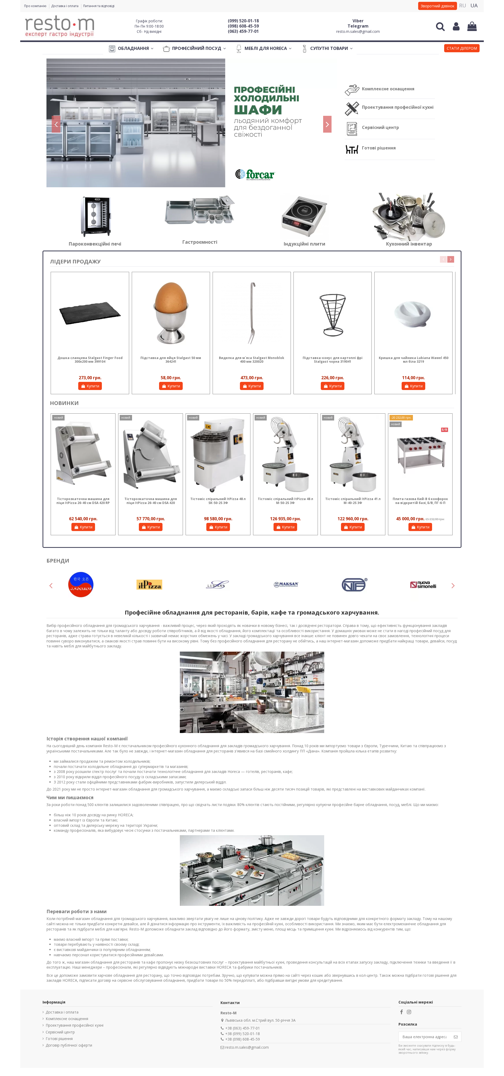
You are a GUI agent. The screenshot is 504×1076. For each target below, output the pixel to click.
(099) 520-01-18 (243, 21)
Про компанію (35, 6)
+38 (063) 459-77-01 (242, 1028)
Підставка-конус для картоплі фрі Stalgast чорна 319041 (333, 360)
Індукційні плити (304, 244)
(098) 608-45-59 (243, 26)
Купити (93, 385)
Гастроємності (199, 242)
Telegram (358, 26)
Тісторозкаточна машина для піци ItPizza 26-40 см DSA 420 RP (83, 501)
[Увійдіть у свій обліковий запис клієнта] (456, 26)
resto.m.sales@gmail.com (358, 31)
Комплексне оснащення (388, 89)
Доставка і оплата (65, 6)
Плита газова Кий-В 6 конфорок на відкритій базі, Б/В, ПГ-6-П (420, 501)
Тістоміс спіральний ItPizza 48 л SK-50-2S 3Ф (218, 501)
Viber (358, 21)
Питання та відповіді (98, 6)
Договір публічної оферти (69, 1045)
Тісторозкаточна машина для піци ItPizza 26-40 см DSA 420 (150, 501)
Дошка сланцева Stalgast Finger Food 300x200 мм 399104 (90, 360)
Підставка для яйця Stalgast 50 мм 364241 (170, 360)
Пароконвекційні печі (95, 244)
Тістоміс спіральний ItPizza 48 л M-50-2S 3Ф (285, 501)
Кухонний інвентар (409, 244)
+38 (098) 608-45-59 (242, 1039)
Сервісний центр (380, 127)
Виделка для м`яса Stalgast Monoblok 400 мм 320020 (251, 360)
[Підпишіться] (455, 1037)
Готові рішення (379, 148)
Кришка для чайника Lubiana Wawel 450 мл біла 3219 (413, 360)
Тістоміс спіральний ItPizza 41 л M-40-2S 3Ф (353, 501)
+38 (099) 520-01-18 (242, 1033)
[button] (462, 49)
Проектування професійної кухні (398, 107)
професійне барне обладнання (359, 804)
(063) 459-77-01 (243, 31)
